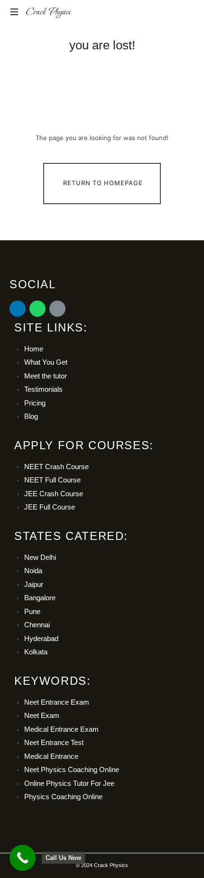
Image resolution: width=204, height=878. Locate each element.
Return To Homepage (103, 183)
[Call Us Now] (22, 858)
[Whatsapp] (37, 309)
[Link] (57, 309)
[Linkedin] (17, 309)
